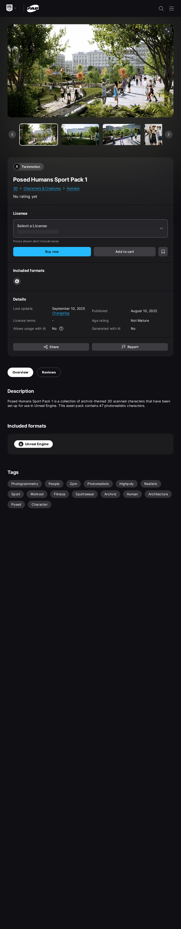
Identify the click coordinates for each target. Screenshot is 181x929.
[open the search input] (161, 8)
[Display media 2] (121, 134)
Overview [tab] (20, 372)
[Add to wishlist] (163, 251)
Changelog (61, 313)
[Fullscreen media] (167, 30)
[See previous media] (12, 134)
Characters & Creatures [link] (42, 188)
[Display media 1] (80, 134)
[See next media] (169, 134)
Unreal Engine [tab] (37, 444)
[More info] (61, 328)
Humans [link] (73, 188)
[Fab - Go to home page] (33, 8)
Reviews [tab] (49, 372)
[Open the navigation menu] (171, 8)
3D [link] (15, 188)
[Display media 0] (39, 134)
